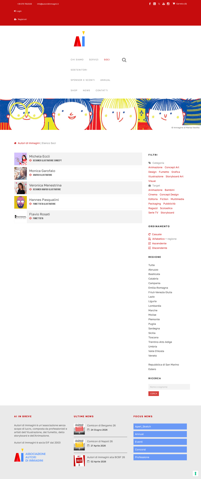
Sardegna (154, 328)
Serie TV (153, 212)
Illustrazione (155, 176)
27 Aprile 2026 (98, 445)
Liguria (152, 301)
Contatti (102, 90)
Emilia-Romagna (158, 287)
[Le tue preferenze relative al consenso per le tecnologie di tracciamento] (195, 473)
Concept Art (172, 167)
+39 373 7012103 (24, 4)
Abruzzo (153, 269)
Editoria (153, 199)
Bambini (169, 189)
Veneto (152, 355)
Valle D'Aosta (156, 351)
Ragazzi (153, 208)
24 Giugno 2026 (99, 429)
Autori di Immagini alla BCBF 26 (106, 457)
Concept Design (169, 194)
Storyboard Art (174, 176)
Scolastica (166, 208)
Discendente (159, 247)
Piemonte (154, 319)
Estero (152, 369)
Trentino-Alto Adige (160, 341)
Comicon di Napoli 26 (100, 441)
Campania (154, 283)
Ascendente (159, 243)
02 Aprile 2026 (98, 461)
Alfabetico (158, 238)
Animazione (155, 167)
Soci (107, 59)
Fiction (164, 199)
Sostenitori (79, 69)
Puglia (152, 323)
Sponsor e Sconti (83, 80)
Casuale (156, 234)
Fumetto (164, 171)
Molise (152, 314)
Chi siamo (77, 59)
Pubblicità (169, 203)
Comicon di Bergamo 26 (101, 425)
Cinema (152, 194)
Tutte (151, 265)
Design (152, 171)
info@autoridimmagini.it (48, 4)
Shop (74, 90)
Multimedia (177, 199)
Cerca (153, 394)
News (86, 90)
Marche (152, 310)
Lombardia (154, 305)
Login (19, 11)
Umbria (152, 346)
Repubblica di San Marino (163, 364)
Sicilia (151, 333)
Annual (105, 80)
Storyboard (167, 212)
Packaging (154, 203)
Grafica (175, 171)
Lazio (151, 296)
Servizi (93, 59)
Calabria (153, 278)
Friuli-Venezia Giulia (160, 292)
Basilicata (154, 274)
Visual (152, 181)
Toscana (153, 337)
